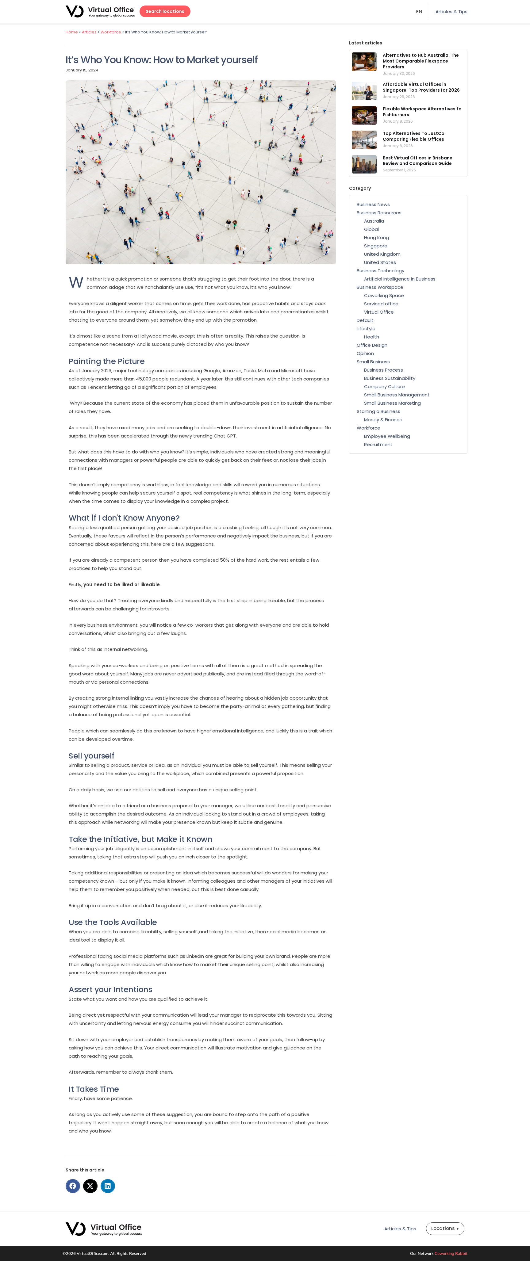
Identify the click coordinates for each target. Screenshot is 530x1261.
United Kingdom (382, 254)
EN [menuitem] (419, 12)
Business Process (383, 370)
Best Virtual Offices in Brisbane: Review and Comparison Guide (418, 161)
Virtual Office (379, 312)
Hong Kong (376, 237)
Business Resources (379, 212)
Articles (89, 32)
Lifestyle (366, 328)
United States (380, 262)
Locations (445, 1228)
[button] (73, 1186)
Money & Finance (383, 419)
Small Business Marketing (392, 403)
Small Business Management (397, 395)
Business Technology (380, 270)
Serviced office (381, 303)
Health (371, 337)
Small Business (373, 361)
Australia (374, 221)
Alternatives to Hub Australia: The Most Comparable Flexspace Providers (421, 61)
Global (371, 229)
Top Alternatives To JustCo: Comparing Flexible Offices (414, 136)
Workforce (111, 32)
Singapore (375, 246)
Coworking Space (384, 295)
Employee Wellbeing (387, 436)
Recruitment (378, 444)
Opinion (365, 353)
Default (365, 320)
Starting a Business (378, 411)
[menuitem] (419, 11)
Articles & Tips (451, 11)
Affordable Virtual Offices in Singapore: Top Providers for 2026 (421, 87)
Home (72, 32)
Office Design (372, 345)
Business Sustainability (389, 378)
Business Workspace (380, 287)
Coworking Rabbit (451, 1253)
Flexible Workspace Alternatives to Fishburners (422, 112)
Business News (373, 204)
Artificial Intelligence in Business (400, 279)
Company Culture (384, 386)
